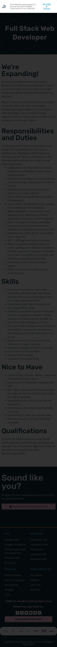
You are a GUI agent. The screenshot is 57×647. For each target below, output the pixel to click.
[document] (28, 323)
